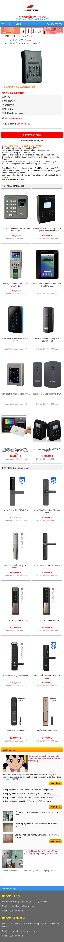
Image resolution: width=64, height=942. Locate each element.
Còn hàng (12, 113)
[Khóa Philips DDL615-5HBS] (16, 505)
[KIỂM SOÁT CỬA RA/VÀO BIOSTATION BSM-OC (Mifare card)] (16, 436)
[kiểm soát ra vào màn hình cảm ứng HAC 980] (47, 279)
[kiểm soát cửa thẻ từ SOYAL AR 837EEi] (47, 444)
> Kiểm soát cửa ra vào (17, 40)
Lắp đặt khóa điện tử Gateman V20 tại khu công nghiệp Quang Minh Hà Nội (41, 852)
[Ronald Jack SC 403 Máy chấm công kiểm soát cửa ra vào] (47, 224)
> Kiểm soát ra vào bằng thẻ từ (21, 43)
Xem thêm (55, 783)
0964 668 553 (12, 118)
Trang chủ (9, 36)
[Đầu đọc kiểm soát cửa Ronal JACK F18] (16, 279)
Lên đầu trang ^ (9, 888)
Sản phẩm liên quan (13, 186)
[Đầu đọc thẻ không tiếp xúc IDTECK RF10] (47, 334)
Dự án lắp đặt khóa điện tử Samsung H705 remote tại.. (29, 801)
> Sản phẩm (25, 36)
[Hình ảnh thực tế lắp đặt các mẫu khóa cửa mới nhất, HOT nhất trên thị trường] (15, 763)
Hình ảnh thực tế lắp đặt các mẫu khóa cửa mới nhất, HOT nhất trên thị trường (44, 758)
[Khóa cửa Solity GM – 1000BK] (47, 560)
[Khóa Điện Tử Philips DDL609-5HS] (47, 505)
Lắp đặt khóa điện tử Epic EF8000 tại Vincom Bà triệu (28, 793)
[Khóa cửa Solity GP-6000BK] (47, 615)
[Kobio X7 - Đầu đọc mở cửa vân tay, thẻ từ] (16, 219)
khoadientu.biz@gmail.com (21, 931)
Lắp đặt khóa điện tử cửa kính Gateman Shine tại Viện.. (29, 797)
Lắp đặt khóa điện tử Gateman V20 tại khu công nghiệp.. (29, 790)
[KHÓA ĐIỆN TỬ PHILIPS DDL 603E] (47, 671)
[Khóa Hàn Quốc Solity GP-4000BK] (16, 560)
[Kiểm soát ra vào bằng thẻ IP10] (47, 389)
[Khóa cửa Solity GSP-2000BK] (16, 615)
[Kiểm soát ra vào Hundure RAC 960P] (16, 334)
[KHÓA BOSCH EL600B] (16, 726)
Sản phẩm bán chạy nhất (15, 468)
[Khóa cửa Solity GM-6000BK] (16, 671)
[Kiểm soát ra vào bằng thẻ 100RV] (16, 389)
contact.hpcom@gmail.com (21, 906)
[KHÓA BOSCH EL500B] (47, 726)
